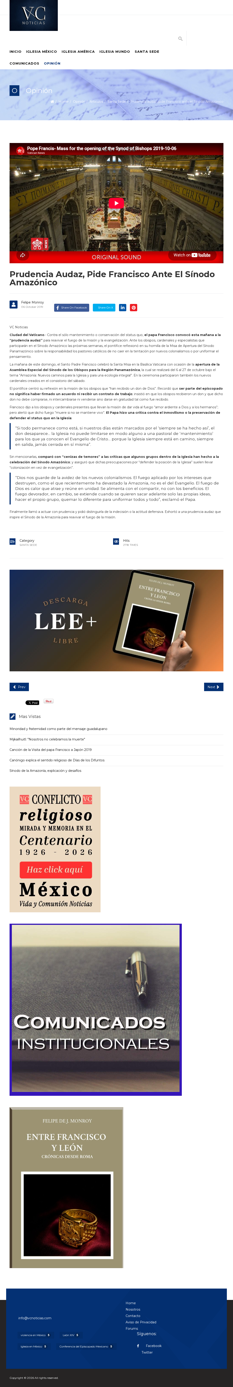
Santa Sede (147, 52)
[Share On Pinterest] (133, 307)
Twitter (147, 1352)
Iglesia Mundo (114, 52)
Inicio (16, 52)
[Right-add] (116, 849)
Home (63, 102)
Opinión (52, 63)
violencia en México (35, 1335)
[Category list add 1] (116, 620)
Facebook (153, 1346)
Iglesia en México (33, 1346)
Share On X (105, 307)
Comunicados (24, 63)
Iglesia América (78, 52)
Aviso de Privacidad (141, 1322)
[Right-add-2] (116, 1010)
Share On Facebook (74, 307)
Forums (132, 1329)
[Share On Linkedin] (122, 307)
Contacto (133, 1316)
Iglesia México (41, 52)
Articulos (96, 102)
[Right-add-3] (116, 1187)
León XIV (70, 1335)
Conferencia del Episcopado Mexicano (85, 1346)
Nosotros (133, 1309)
